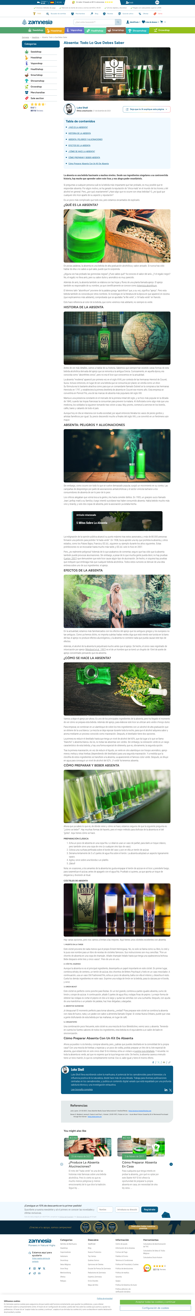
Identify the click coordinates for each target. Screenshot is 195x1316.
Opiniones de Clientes (95, 1264)
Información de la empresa (125, 1248)
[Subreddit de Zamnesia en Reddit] (34, 1273)
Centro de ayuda (121, 1244)
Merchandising (65, 1273)
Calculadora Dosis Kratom (152, 1257)
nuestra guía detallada (144, 1051)
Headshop (36, 57)
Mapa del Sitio (93, 1285)
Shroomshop (37, 80)
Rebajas (63, 1281)
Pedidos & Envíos (122, 1256)
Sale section (37, 98)
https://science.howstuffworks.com (140, 1111)
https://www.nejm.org (95, 1117)
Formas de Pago (121, 1252)
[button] (69, 109)
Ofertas (62, 1277)
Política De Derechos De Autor (126, 1285)
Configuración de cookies (155, 1307)
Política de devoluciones (124, 1268)
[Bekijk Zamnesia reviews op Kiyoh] (25, 106)
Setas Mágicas (65, 1264)
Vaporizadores (65, 1252)
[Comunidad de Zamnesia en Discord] (39, 1273)
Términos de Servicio (83, 1217)
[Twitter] (170, 1091)
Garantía (119, 1277)
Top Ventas (92, 1256)
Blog (89, 1248)
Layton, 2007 (70, 558)
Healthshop (37, 69)
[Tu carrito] (163, 22)
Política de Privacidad (66, 1217)
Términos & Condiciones (124, 1260)
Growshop (36, 86)
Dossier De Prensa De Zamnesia (99, 1268)
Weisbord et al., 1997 (95, 649)
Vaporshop (36, 63)
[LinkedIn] (166, 1091)
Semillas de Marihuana (68, 1244)
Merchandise (38, 92)
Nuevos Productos (94, 1252)
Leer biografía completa (82, 1089)
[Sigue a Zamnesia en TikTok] (29, 1273)
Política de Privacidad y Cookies (127, 1264)
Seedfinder (92, 1244)
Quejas (118, 1281)
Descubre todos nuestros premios (143, 1227)
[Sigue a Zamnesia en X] (44, 1268)
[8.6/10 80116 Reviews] (39, 104)
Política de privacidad (104, 1298)
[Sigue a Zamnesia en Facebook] (29, 1268)
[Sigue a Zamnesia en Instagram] (34, 1268)
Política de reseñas (122, 1273)
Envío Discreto (93, 1281)
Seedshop (36, 51)
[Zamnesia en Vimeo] (39, 1268)
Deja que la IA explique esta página (147, 109)
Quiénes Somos (93, 1260)
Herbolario (64, 1256)
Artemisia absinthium (147, 285)
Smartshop (37, 75)
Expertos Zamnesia (95, 1277)
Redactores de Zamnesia (97, 1273)
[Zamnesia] (46, 22)
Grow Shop (64, 1268)
